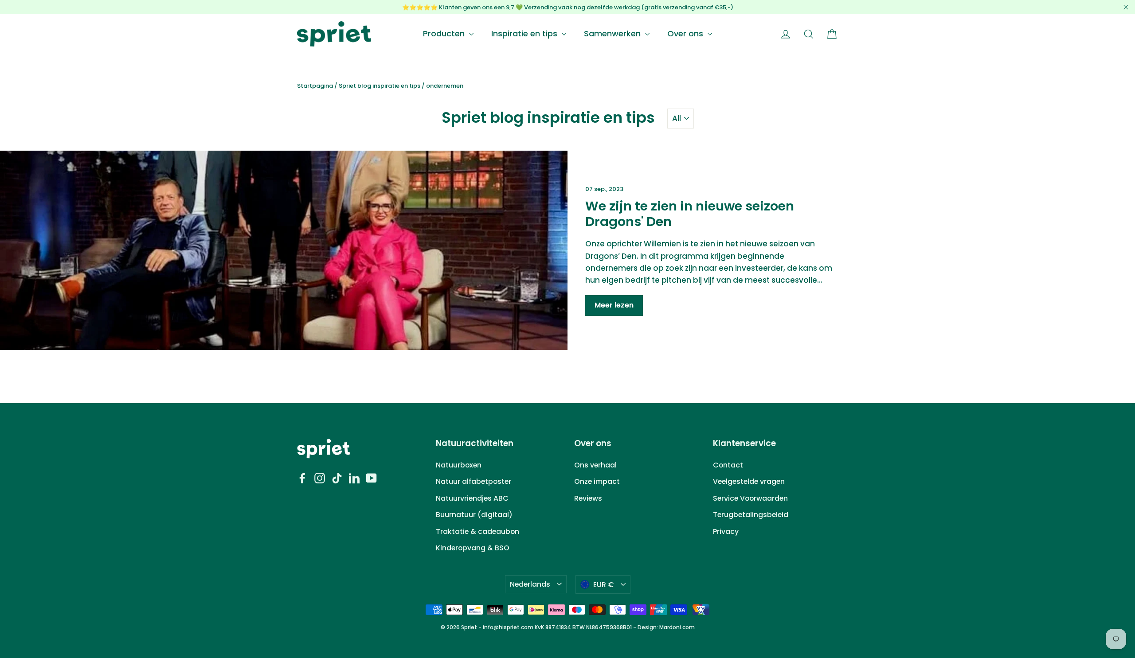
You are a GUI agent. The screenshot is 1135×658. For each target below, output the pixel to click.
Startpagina (315, 86)
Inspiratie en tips (525, 33)
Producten (445, 33)
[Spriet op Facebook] (302, 478)
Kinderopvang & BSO (472, 548)
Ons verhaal (595, 465)
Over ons (686, 33)
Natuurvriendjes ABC (472, 498)
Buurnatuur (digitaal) (474, 515)
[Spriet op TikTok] (337, 478)
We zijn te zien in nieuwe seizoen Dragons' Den (689, 213)
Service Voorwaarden (750, 498)
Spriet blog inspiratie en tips (379, 86)
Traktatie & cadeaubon (477, 531)
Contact (728, 465)
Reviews (588, 498)
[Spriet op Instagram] (319, 478)
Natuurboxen (458, 465)
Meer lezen (614, 305)
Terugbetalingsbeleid (750, 515)
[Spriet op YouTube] (371, 478)
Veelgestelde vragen (749, 481)
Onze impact (597, 481)
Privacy (726, 531)
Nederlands (530, 584)
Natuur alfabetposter (473, 481)
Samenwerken (613, 33)
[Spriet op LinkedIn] (354, 478)
